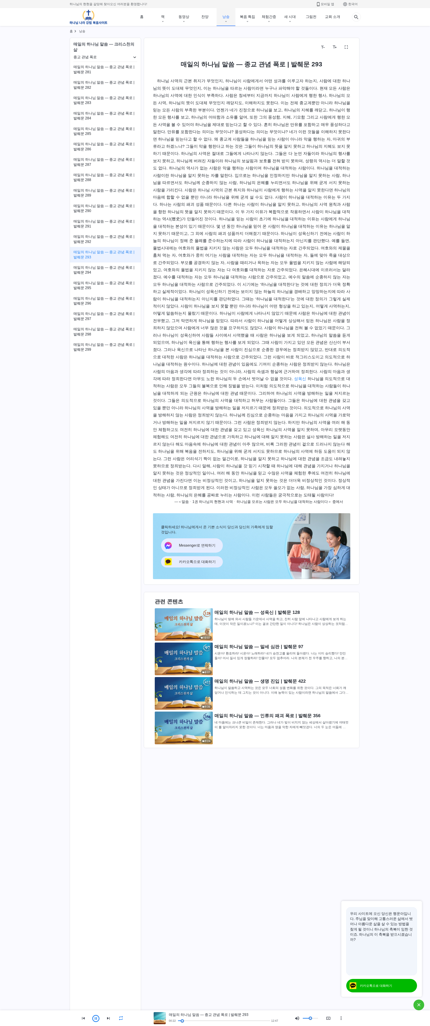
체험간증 (269, 17)
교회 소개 (332, 17)
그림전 (311, 17)
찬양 (205, 17)
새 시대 (290, 17)
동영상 (183, 17)
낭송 (226, 17)
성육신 (300, 379)
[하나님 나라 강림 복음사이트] (88, 17)
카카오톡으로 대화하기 (376, 985)
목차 (159, 47)
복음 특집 (247, 17)
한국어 (353, 4)
